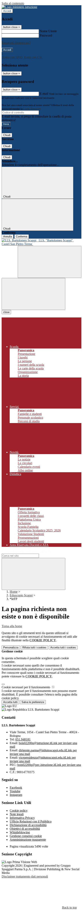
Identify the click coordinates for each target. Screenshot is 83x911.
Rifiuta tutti (34, 647)
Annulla (7, 236)
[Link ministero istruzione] (19, 7)
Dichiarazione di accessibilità (28, 825)
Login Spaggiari (32, 108)
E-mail (44, 93)
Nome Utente (48, 31)
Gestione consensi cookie (26, 836)
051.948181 (23, 739)
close (6, 312)
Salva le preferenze (33, 702)
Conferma (21, 236)
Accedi (7, 10)
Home (14, 591)
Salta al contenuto (13, 3)
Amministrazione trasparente (28, 839)
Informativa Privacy (22, 817)
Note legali (17, 814)
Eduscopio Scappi (21, 595)
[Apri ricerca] (49, 262)
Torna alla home (12, 626)
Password (46, 35)
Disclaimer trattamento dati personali (25, 876)
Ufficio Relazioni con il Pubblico (31, 821)
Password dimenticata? (16, 42)
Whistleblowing (20, 832)
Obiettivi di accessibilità (25, 828)
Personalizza (10, 647)
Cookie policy (19, 810)
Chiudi (6, 135)
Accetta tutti (63, 647)
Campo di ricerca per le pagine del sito (26, 551)
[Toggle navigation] (33, 294)
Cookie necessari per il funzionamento (26, 687)
